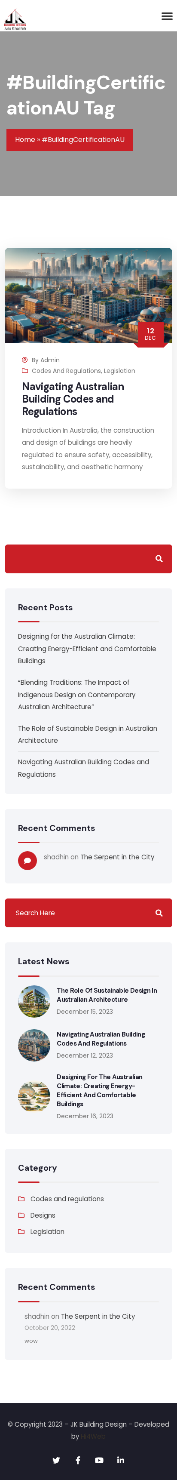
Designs (43, 1215)
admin (50, 360)
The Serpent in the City (117, 857)
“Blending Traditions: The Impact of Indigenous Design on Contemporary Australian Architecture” (76, 694)
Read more (114, 488)
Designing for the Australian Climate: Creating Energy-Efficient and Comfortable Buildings (87, 648)
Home (25, 140)
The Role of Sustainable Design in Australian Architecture (107, 995)
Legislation (119, 370)
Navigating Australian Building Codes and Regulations (73, 399)
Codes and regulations (66, 370)
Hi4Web (93, 1436)
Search (159, 559)
